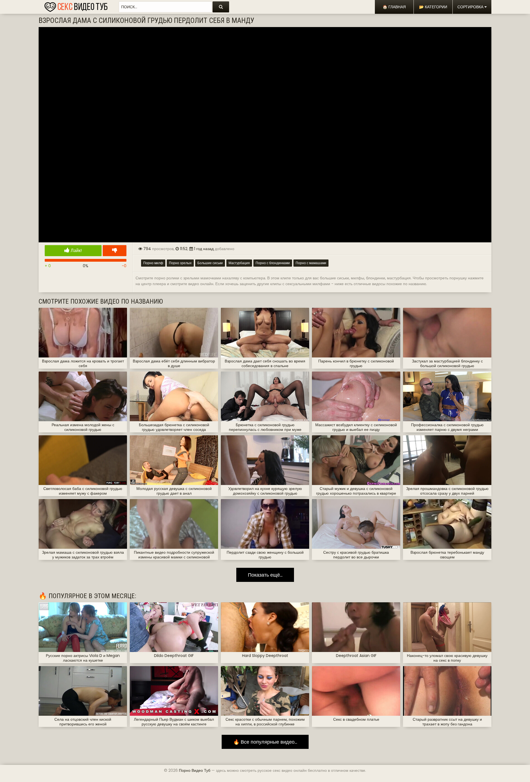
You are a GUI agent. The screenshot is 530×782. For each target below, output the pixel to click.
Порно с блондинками (273, 263)
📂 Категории (433, 7)
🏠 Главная (394, 7)
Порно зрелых (180, 263)
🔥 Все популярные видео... (265, 741)
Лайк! (76, 250)
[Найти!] (221, 6)
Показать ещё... (265, 574)
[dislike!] (114, 250)
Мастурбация (239, 263)
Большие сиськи (210, 263)
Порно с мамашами (311, 263)
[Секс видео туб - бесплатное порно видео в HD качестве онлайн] (76, 5)
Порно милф (153, 263)
